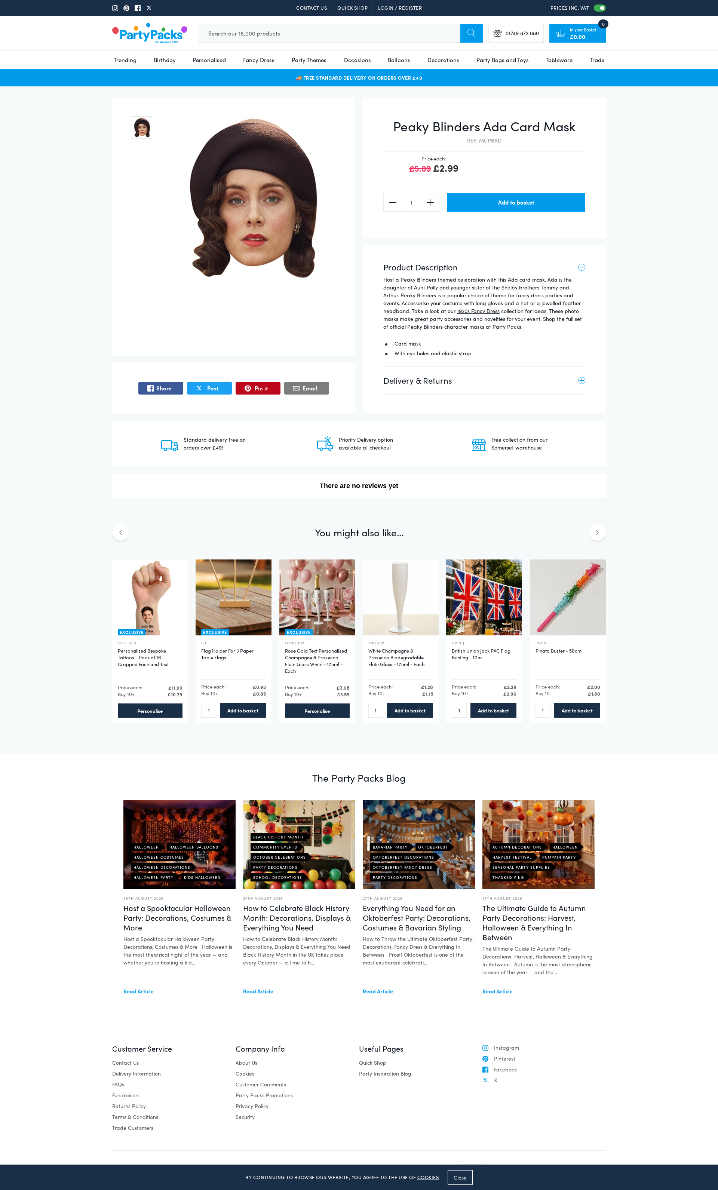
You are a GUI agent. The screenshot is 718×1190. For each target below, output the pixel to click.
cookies (428, 1177)
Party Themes (309, 60)
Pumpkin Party (559, 857)
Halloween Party (154, 877)
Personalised (209, 60)
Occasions (357, 60)
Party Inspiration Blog (385, 1073)
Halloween (146, 847)
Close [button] (460, 1177)
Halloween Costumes (159, 857)
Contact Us (311, 7)
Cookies (245, 1073)
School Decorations (277, 877)
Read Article (138, 991)
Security (245, 1116)
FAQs (118, 1084)
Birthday (165, 60)
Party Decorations (275, 867)
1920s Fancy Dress (478, 311)
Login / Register (400, 7)
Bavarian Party (390, 847)
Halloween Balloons (193, 847)
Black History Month (278, 837)
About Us (246, 1062)
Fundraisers (125, 1095)
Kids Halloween (202, 877)
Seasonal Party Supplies (521, 867)
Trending (125, 60)
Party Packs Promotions (264, 1095)
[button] (142, 127)
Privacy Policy (252, 1106)
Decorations (443, 60)
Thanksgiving (508, 877)
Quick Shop (352, 7)
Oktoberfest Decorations (403, 857)
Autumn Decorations (517, 847)
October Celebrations (279, 857)
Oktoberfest (433, 847)
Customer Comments (261, 1084)
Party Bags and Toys (502, 60)
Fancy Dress (258, 60)
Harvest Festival (512, 857)
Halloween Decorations (162, 867)
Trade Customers (132, 1127)
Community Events (275, 847)
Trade (597, 60)
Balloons (399, 60)
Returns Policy (129, 1106)
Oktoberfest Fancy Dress (402, 867)
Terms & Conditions (135, 1116)
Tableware (559, 60)
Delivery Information (136, 1073)
